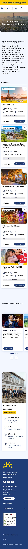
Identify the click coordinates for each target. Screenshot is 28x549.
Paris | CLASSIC (8, 105)
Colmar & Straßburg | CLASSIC (13, 187)
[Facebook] (12, 482)
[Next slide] (16, 357)
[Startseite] (7, 466)
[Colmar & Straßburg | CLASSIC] (14, 177)
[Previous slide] (11, 357)
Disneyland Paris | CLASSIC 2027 (12, 268)
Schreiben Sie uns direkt (15, 429)
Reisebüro (8, 498)
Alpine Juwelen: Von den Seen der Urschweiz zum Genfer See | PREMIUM (14, 146)
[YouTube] (4, 482)
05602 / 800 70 (8, 409)
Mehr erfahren (8, 348)
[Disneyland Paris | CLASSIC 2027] (14, 257)
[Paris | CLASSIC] (14, 95)
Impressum (6, 535)
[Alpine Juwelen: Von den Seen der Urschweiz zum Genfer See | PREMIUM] (14, 134)
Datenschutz (14, 535)
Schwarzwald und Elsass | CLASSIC (11, 227)
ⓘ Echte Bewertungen (11, 525)
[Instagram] (8, 482)
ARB (4, 539)
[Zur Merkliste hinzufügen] (25, 89)
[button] (12, 353)
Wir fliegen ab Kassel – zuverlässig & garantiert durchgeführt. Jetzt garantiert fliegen (14, 3)
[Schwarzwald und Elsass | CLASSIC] (14, 216)
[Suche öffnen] (21, 8)
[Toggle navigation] (25, 8)
